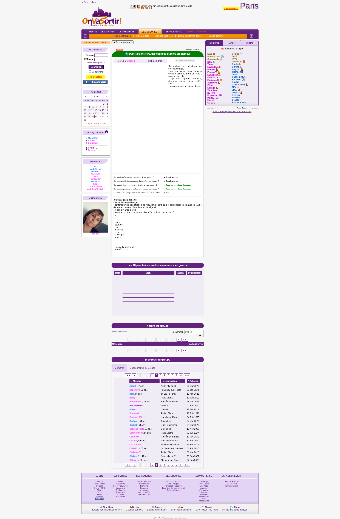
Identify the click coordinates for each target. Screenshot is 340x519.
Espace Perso (174, 31)
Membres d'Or (144, 492)
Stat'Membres (144, 494)
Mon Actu (204, 486)
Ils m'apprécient (231, 486)
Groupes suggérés (164, 36)
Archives (120, 494)
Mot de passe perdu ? (96, 63)
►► (185, 340)
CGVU (99, 490)
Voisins (249, 43)
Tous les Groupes (122, 36)
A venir (120, 482)
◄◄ (128, 375)
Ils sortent (144, 488)
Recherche (120, 490)
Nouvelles (120, 492)
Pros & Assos (99, 484)
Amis (232, 43)
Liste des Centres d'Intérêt (190, 36)
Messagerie (204, 484)
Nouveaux (144, 490)
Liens (99, 494)
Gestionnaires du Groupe (142, 368)
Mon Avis (204, 494)
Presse (100, 492)
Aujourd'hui (120, 484)
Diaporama (120, 488)
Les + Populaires (120, 486)
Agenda (203, 488)
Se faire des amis (144, 482)
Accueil (100, 482)
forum (256, 108)
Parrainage (203, 482)
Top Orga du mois (95, 132)
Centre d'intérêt (216, 36)
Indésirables (204, 501)
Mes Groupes (142, 36)
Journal (204, 492)
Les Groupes (149, 32)
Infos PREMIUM (232, 482)
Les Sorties (108, 31)
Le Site (93, 31)
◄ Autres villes (88, 2)
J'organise (203, 490)
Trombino (144, 486)
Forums (99, 486)
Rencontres (204, 496)
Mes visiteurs (231, 484)
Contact (99, 496)
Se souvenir (97, 72)
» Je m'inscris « (231, 9)
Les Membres (126, 31)
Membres (119, 368)
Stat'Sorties (120, 496)
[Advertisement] (194, 18)
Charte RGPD (100, 488)
